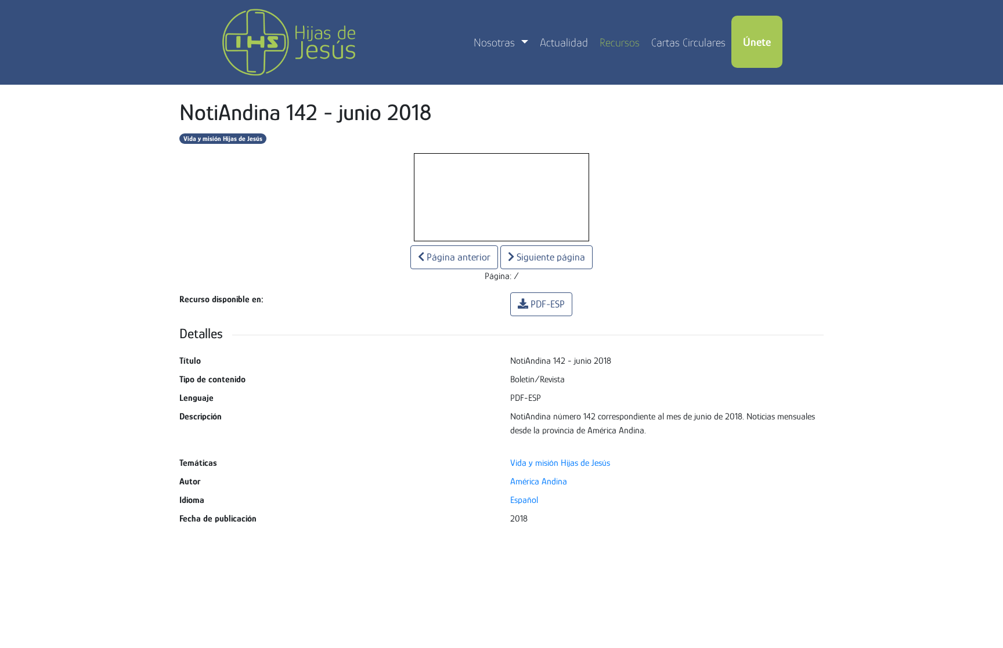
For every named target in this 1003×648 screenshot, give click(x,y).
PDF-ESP (548, 304)
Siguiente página (549, 257)
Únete (757, 41)
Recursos (620, 42)
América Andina (538, 481)
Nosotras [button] (496, 42)
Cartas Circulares (688, 42)
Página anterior (457, 257)
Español (524, 500)
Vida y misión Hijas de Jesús (222, 139)
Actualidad (564, 42)
